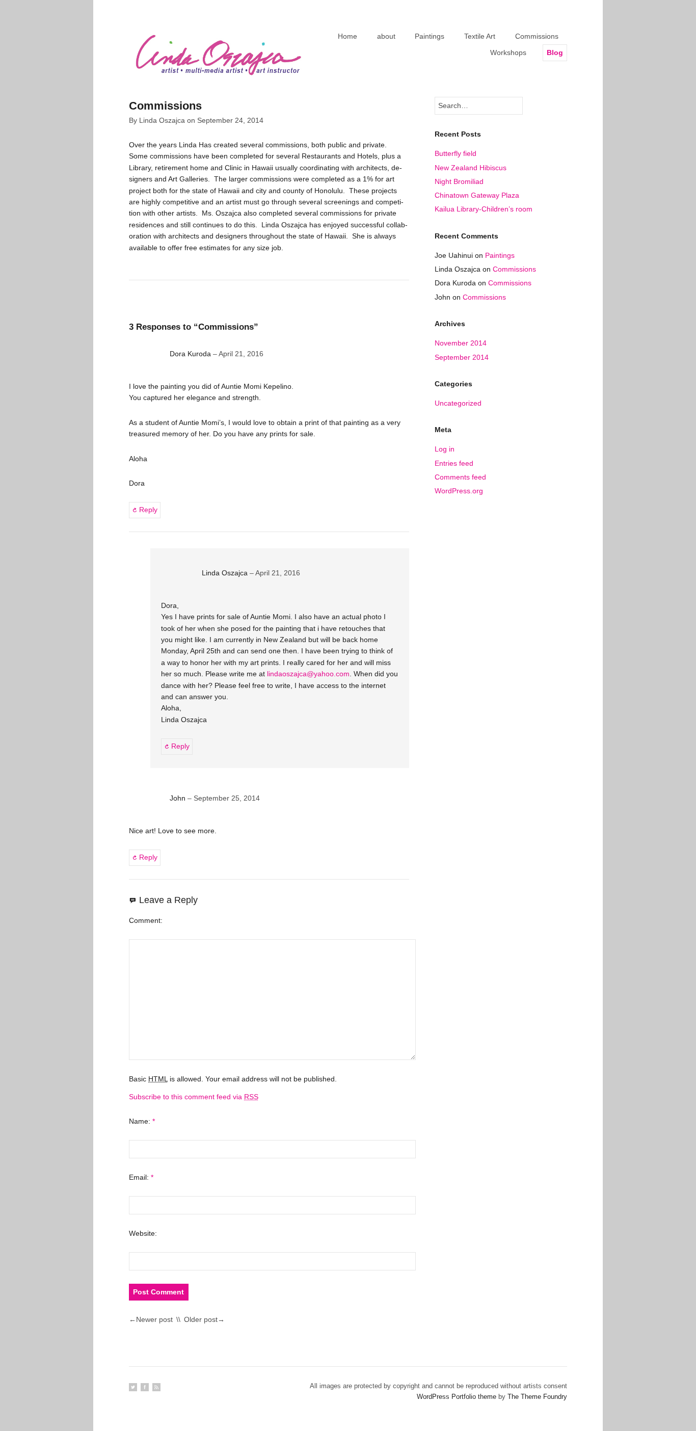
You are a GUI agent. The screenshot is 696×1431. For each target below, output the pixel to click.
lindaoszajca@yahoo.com (308, 674)
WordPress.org (459, 491)
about (386, 36)
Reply (148, 510)
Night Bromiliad (459, 181)
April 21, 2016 (241, 354)
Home (347, 36)
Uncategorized (458, 403)
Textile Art (479, 36)
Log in (444, 449)
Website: (143, 1233)
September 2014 (462, 357)
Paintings (429, 36)
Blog (555, 52)
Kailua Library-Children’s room (483, 209)
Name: (142, 1121)
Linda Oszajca (162, 120)
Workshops (508, 52)
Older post (201, 1319)
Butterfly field (455, 153)
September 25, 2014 (227, 798)
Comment (144, 920)
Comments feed (460, 477)
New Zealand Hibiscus (470, 168)
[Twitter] (133, 1387)
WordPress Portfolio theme (456, 1396)
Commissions (536, 36)
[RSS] (156, 1387)
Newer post (154, 1319)
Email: (141, 1177)
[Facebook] (145, 1387)
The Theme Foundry (537, 1396)
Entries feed (454, 463)
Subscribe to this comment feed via (193, 1097)
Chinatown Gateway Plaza (477, 195)
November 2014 (461, 343)
